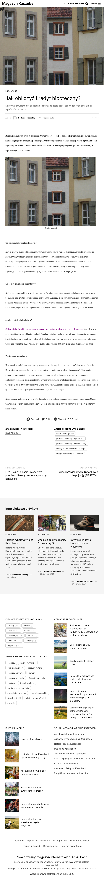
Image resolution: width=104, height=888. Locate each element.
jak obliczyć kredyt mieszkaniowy (71, 443)
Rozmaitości (11, 91)
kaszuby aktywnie (15, 673)
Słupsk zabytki (14, 698)
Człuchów (13, 640)
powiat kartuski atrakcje (18, 688)
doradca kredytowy (65, 433)
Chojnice (13, 630)
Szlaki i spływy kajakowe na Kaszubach (74, 758)
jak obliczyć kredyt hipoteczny (70, 438)
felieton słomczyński (34, 698)
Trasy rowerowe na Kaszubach (70, 753)
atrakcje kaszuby (15, 668)
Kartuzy (12, 625)
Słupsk (29, 630)
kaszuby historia (35, 668)
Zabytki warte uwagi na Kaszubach (72, 773)
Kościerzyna (14, 635)
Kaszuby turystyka (37, 678)
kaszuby (11, 663)
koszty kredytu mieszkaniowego (70, 448)
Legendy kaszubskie (31, 739)
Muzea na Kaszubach (65, 748)
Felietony (19, 840)
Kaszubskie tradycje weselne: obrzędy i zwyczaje (31, 822)
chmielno (11, 683)
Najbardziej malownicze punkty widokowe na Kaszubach (82, 679)
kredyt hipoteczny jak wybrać (69, 453)
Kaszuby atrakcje (27, 663)
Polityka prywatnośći (71, 846)
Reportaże (32, 840)
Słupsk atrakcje (27, 683)
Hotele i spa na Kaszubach (67, 743)
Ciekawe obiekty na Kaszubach (70, 768)
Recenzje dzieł (50, 846)
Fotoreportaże (60, 840)
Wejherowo (14, 646)
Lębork (30, 640)
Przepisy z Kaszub (31, 846)
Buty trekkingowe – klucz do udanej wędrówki (81, 543)
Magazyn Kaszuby (17, 3)
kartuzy (32, 673)
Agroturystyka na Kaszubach (69, 734)
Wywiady (45, 840)
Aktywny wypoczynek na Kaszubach (73, 739)
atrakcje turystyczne (16, 693)
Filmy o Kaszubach (79, 840)
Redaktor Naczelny (26, 118)
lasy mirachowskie (39, 693)
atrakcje (11, 703)
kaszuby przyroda (15, 678)
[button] (96, 3)
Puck (27, 625)
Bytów (32, 635)
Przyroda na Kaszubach (66, 763)
